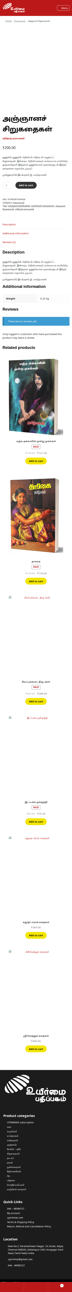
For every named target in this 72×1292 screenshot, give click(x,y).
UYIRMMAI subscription (20, 1122)
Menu (64, 8)
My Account (12, 1287)
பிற (8, 1175)
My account (13, 1213)
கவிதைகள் (12, 1140)
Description (9, 224)
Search (36, 1287)
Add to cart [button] (36, 461)
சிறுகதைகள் (19, 20)
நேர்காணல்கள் (14, 1171)
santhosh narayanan (42, 205)
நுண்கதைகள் (14, 1167)
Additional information (16, 233)
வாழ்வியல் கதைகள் (16, 1189)
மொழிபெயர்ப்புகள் (15, 1184)
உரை (9, 1126)
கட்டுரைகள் (12, 1135)
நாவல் (10, 1162)
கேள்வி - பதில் (14, 1149)
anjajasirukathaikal (19, 205)
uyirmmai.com (15, 1217)
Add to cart (26, 185)
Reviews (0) (9, 242)
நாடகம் (10, 1158)
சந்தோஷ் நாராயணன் (24, 209)
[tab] (36, 224)
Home (8, 20)
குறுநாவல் (12, 1144)
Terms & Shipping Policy (20, 1222)
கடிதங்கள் (12, 1131)
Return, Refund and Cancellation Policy (29, 1226)
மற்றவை (11, 1180)
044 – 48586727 (15, 1208)
